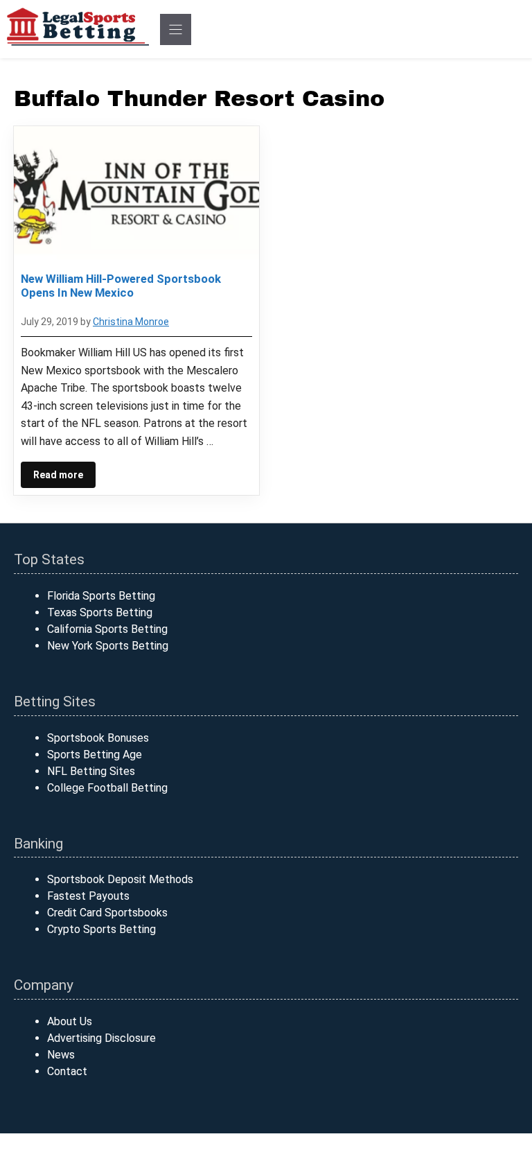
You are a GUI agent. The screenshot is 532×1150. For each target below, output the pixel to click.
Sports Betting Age (94, 754)
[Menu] (175, 29)
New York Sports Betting (107, 645)
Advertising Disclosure (101, 1038)
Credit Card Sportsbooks (107, 912)
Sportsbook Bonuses (98, 737)
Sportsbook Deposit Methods (120, 879)
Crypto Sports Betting (101, 929)
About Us (69, 1021)
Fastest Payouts (88, 896)
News (61, 1054)
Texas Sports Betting (99, 612)
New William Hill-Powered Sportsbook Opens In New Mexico (121, 285)
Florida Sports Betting (101, 595)
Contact (67, 1071)
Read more (58, 474)
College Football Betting (107, 787)
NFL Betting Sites (91, 771)
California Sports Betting (107, 629)
